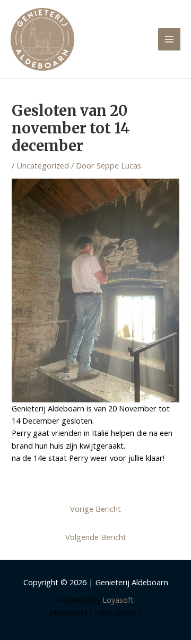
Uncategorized (42, 165)
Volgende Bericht (95, 537)
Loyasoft (118, 599)
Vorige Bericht (95, 508)
